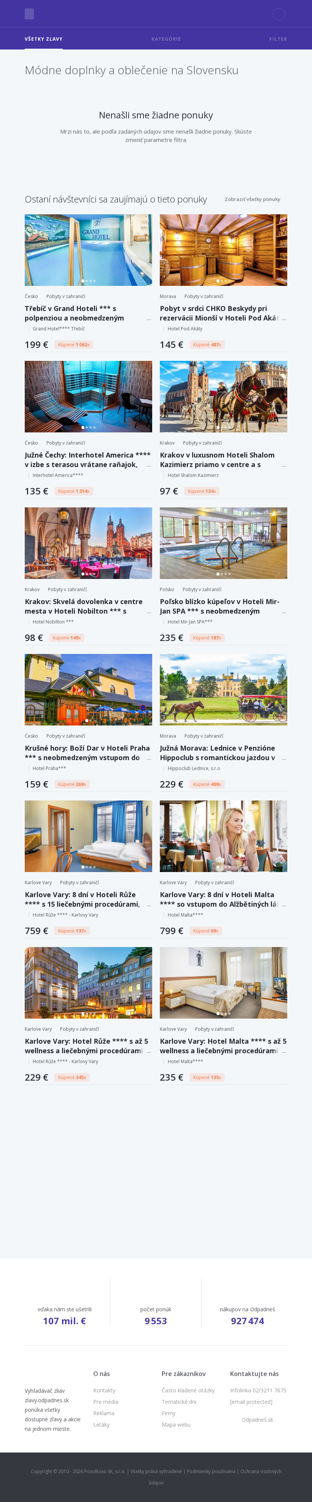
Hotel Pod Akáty (185, 328)
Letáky (101, 1424)
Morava (168, 296)
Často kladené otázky (188, 1390)
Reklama (104, 1413)
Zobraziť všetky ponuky (252, 199)
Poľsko (167, 589)
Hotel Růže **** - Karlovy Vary (65, 915)
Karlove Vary (38, 882)
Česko (31, 296)
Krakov (167, 443)
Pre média (105, 1401)
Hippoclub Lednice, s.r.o (194, 768)
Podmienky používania (211, 1471)
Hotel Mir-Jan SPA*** (190, 622)
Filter (278, 39)
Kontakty (104, 1390)
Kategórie (166, 39)
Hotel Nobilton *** (53, 622)
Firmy (168, 1413)
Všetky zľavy (44, 39)
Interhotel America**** (58, 475)
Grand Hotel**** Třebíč (59, 328)
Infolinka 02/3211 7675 (258, 1390)
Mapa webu (176, 1424)
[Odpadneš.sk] (156, 13)
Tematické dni (179, 1401)
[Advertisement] (156, 1158)
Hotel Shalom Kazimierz (193, 475)
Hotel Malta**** (185, 915)
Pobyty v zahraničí (65, 296)
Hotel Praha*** (49, 768)
